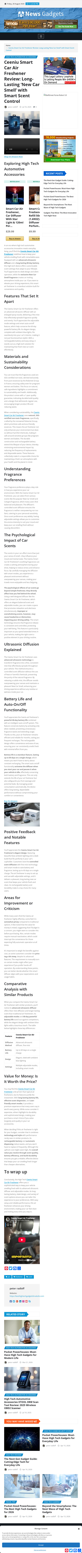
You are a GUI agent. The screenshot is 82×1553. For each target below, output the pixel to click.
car (9, 1277)
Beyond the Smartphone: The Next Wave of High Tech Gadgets (59, 1509)
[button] (79, 1529)
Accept (41, 1545)
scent (30, 1277)
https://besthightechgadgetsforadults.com (27, 1296)
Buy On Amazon (10, 801)
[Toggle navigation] (41, 36)
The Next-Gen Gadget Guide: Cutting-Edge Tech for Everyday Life (20, 1462)
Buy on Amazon (15, 238)
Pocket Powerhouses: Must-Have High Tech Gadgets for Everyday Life (58, 1438)
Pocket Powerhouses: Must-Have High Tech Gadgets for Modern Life (20, 1355)
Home (8, 45)
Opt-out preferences (40, 1550)
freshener (19, 1277)
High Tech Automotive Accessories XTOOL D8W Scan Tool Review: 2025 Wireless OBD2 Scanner (21, 1403)
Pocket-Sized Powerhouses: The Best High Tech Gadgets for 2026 (20, 1509)
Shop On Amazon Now (13, 156)
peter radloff (13, 107)
